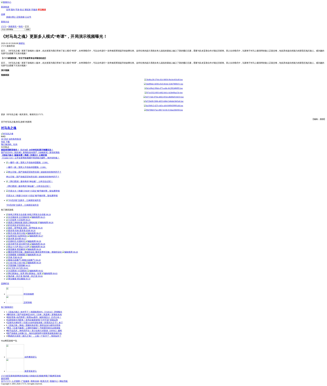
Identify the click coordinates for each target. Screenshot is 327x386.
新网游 (18, 376)
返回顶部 (5, 378)
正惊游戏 (20, 17)
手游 (17, 10)
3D (2, 139)
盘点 (22, 10)
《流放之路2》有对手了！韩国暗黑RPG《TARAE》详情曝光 (34, 312)
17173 (3, 26)
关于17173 (5, 381)
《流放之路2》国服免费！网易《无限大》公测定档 (24, 155)
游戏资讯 (12, 26)
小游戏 (31, 376)
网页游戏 (56, 376)
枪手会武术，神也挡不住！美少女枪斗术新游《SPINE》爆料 (34, 331)
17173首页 (5, 376)
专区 (3, 142)
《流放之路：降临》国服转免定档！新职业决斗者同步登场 (33, 325)
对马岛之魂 (8, 128)
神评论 (22, 43)
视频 (41, 376)
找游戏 (25, 376)
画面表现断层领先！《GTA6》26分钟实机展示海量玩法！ (27, 150)
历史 (6, 139)
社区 (37, 376)
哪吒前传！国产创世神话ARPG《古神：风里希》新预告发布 (34, 314)
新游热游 (5, 7)
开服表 (34, 10)
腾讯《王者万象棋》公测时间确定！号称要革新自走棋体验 (33, 328)
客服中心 (54, 381)
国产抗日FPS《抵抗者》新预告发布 (17, 152)
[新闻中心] (6, 2)
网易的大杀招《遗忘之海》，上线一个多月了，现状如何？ (34, 336)
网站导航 (64, 381)
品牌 (3, 14)
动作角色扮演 (15, 139)
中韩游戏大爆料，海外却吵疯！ (45, 158)
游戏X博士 (11, 17)
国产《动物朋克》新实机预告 (46, 152)
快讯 (21, 26)
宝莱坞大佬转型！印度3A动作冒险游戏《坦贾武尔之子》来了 (35, 323)
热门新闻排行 (7, 307)
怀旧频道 (42, 10)
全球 (8, 10)
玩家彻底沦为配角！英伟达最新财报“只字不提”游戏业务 (32, 320)
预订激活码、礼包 (9, 144)
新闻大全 (5, 22)
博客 (46, 376)
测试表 (28, 10)
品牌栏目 (5, 283)
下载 (8, 142)
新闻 (13, 376)
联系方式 (44, 381)
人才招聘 (16, 381)
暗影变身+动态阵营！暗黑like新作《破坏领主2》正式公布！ (34, 317)
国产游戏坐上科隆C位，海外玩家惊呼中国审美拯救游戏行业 (34, 333)
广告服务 (25, 381)
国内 (13, 10)
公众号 (28, 17)
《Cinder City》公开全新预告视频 (16, 158)
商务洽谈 (35, 381)
